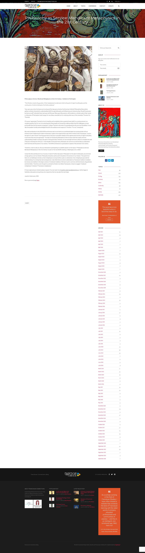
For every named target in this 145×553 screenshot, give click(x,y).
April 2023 (100, 238)
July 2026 (100, 343)
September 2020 (102, 443)
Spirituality (100, 195)
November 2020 (102, 405)
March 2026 (101, 384)
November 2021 (102, 409)
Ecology (100, 176)
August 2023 (101, 259)
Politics (100, 188)
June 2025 (100, 362)
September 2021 (102, 446)
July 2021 (100, 331)
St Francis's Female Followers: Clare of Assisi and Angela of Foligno (88, 492)
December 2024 (102, 284)
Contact (102, 6)
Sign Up (33, 1)
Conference (92, 6)
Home (68, 6)
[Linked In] (112, 1)
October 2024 (101, 437)
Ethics (99, 182)
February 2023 (101, 297)
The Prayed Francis (60, 504)
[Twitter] (109, 1)
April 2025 (100, 244)
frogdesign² (117, 544)
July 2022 (100, 334)
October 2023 (101, 433)
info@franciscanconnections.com (47, 1)
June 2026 (100, 365)
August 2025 (101, 266)
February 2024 (101, 300)
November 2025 (102, 421)
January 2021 (101, 309)
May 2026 (100, 402)
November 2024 (102, 418)
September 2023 (102, 452)
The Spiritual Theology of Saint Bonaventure (63, 498)
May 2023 (100, 393)
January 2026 (101, 325)
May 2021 (100, 387)
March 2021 (101, 368)
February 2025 (101, 303)
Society (27, 203)
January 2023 (101, 315)
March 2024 (101, 377)
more (101, 150)
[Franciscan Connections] (33, 6)
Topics (83, 6)
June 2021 (100, 350)
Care (99, 170)
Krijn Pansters (68, 494)
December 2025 (102, 287)
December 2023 (102, 281)
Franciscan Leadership (86, 505)
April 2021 (100, 231)
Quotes (109, 219)
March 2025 (101, 381)
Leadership (100, 185)
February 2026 (101, 306)
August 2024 (101, 263)
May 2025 (100, 399)
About (76, 6)
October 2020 (101, 424)
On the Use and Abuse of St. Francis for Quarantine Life (62, 492)
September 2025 (102, 458)
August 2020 (101, 250)
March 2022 (101, 371)
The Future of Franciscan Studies (86, 499)
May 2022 (100, 390)
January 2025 (101, 322)
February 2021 (101, 290)
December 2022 (102, 278)
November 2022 (102, 412)
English (117, 1)
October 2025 (101, 440)
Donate (27, 1)
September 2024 (102, 455)
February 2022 (101, 294)
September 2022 (102, 449)
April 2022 (100, 235)
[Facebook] (107, 1)
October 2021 (101, 427)
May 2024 (100, 396)
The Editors (91, 495)
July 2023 (100, 337)
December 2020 (102, 272)
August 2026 (101, 269)
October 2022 (101, 430)
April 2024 (100, 241)
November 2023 (102, 415)
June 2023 (100, 356)
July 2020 (100, 328)
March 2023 (101, 374)
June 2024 (100, 359)
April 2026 (100, 247)
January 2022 (101, 312)
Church (100, 173)
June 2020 (100, 346)
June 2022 (100, 353)
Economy (100, 179)
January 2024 (101, 318)
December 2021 (102, 275)
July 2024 (100, 340)
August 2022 (101, 256)
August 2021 (101, 253)
